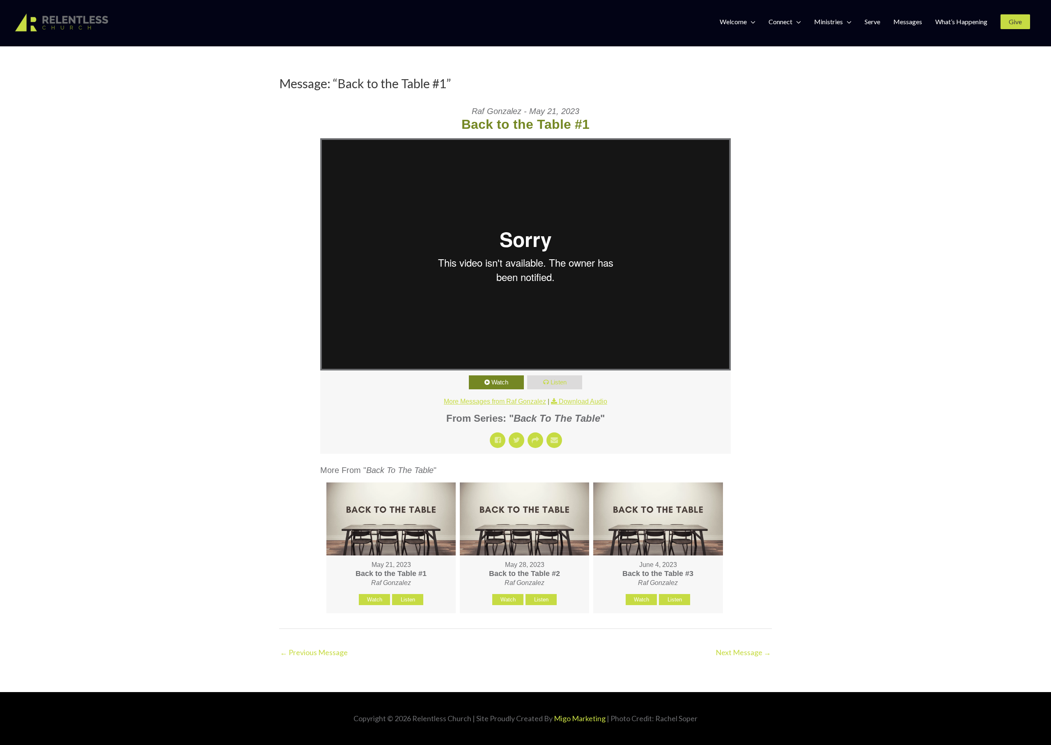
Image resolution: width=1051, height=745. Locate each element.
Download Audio (583, 401)
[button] (1015, 21)
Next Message (743, 652)
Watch (499, 382)
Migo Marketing (580, 718)
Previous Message (314, 652)
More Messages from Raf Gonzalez (495, 401)
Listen (559, 382)
